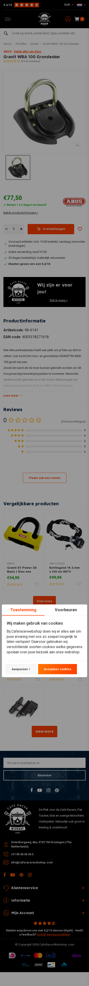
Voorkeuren (66, 609)
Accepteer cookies (57, 669)
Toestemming (23, 609)
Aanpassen (20, 669)
